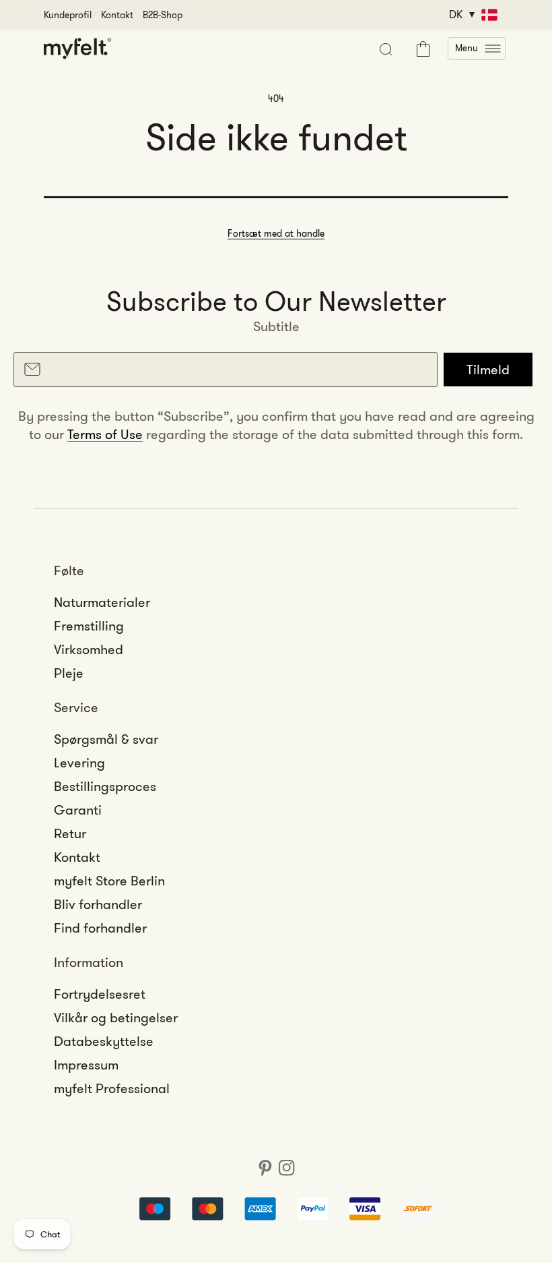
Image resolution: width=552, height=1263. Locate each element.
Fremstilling (89, 626)
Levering (79, 762)
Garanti (78, 810)
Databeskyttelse (103, 1041)
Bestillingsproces (105, 786)
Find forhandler (100, 928)
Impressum (86, 1065)
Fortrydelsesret (99, 994)
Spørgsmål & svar (106, 739)
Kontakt (117, 15)
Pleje (68, 673)
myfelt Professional (112, 1088)
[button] (477, 48)
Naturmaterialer (102, 602)
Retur (70, 833)
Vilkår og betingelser (116, 1017)
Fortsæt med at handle (276, 233)
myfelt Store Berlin (109, 880)
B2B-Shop (162, 15)
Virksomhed (88, 649)
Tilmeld (488, 369)
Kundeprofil (68, 15)
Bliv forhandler (98, 904)
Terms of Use (105, 434)
